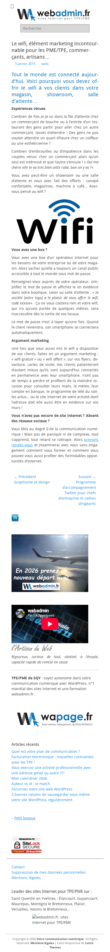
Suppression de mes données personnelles (49, 872)
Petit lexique (25, 818)
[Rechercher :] (55, 28)
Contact (18, 866)
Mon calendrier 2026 (29, 778)
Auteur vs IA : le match (31, 783)
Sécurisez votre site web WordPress (42, 789)
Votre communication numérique (60, 939)
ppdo (45, 63)
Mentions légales (26, 877)
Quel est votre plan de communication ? (46, 751)
